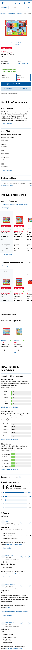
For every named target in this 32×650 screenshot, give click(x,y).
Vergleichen (9, 88)
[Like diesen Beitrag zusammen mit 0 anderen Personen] (21, 585)
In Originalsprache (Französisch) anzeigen (15, 611)
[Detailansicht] (16, 398)
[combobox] (6, 516)
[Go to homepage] (2, 3)
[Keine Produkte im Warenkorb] (29, 3)
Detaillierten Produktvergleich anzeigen (15, 204)
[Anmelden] (20, 3)
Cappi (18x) (8, 607)
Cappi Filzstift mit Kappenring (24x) (14, 544)
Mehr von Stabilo (23, 62)
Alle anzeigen (5, 208)
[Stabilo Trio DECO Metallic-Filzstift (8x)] (6, 340)
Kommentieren (7, 548)
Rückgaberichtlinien (7, 185)
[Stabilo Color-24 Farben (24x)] (19, 285)
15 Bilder (16, 45)
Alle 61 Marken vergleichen (9, 407)
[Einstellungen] (15, 3)
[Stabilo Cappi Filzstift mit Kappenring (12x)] (19, 224)
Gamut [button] (7, 521)
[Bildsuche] (29, 7)
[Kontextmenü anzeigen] (18, 522)
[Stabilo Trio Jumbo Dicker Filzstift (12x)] (19, 340)
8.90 (3, 52)
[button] (16, 71)
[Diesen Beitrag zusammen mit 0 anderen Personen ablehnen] (29, 522)
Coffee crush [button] (9, 555)
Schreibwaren (11, 13)
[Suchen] (11, 8)
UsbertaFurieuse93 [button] (10, 584)
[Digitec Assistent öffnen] (24, 3)
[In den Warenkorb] (2, 352)
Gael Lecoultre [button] (9, 623)
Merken (24, 88)
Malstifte (19, 13)
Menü (5, 7)
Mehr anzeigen (7, 123)
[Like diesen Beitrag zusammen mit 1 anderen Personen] (21, 522)
